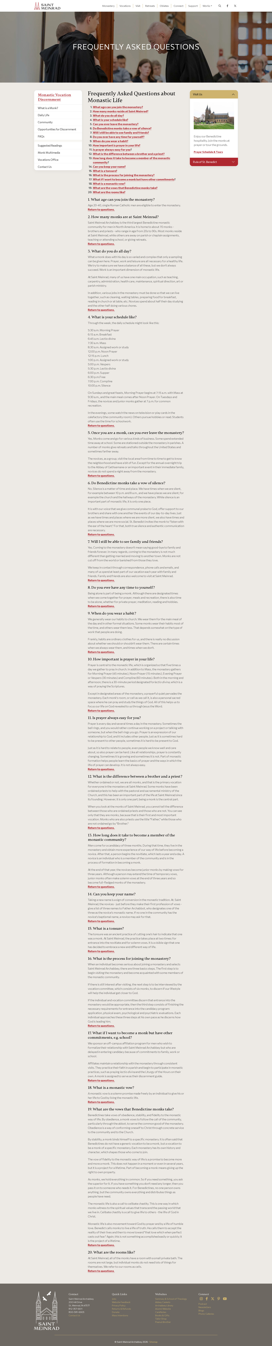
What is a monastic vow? (109, 183)
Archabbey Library (164, 1305)
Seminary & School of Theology (171, 1298)
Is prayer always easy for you (111, 149)
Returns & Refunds (121, 1308)
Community (45, 122)
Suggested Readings (50, 145)
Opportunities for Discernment (57, 129)
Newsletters (204, 1307)
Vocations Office (48, 159)
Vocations (125, 5)
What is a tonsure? (105, 171)
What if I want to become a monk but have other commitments (133, 179)
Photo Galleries (206, 1313)
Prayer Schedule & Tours (208, 151)
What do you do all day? (108, 115)
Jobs (114, 1298)
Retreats (150, 5)
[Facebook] (207, 1299)
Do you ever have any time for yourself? (118, 137)
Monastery (108, 5)
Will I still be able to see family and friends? (121, 132)
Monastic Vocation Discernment (54, 97)
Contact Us (45, 166)
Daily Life (43, 115)
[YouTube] (225, 1299)
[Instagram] (201, 1299)
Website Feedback (121, 1302)
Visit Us (197, 94)
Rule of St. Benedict (205, 162)
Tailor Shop (161, 1318)
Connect (178, 5)
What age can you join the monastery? (118, 107)
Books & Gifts (162, 1315)
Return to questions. (101, 209)
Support (193, 5)
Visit (138, 5)
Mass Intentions (120, 1315)
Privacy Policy (118, 1305)
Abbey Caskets (162, 1302)
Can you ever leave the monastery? (115, 124)
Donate (115, 1312)
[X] (212, 1299)
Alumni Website (163, 1308)
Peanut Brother (163, 1322)
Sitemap (153, 1341)
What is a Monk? (48, 108)
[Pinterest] (218, 1299)
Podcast (202, 1304)
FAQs (41, 136)
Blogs (201, 1310)
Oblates (164, 5)
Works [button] (206, 5)
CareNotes (160, 1312)
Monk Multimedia (49, 152)
